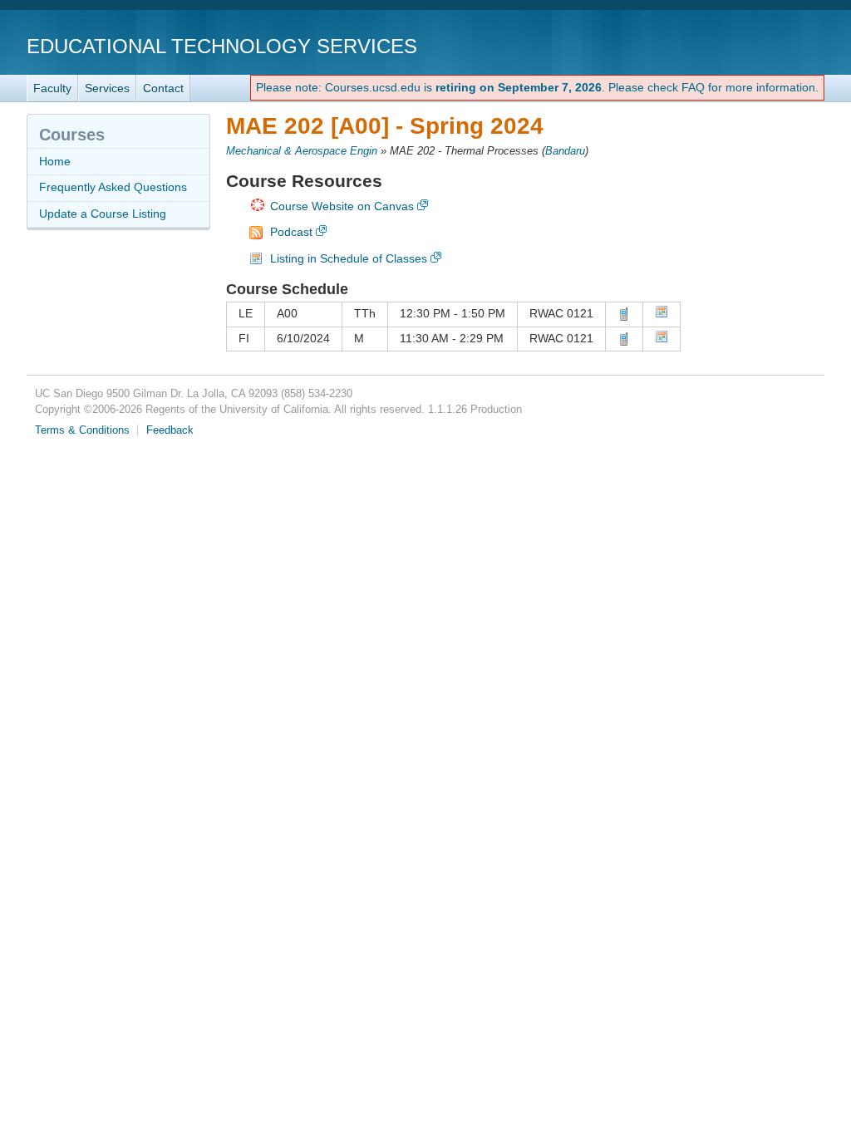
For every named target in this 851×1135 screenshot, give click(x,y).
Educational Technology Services (222, 46)
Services (107, 88)
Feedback (170, 430)
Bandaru (565, 151)
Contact (163, 88)
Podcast (291, 231)
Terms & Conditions (82, 430)
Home (55, 161)
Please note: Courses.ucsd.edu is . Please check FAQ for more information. (537, 87)
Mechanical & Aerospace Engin (301, 151)
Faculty (52, 88)
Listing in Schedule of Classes (348, 258)
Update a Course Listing (102, 213)
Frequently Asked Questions (113, 187)
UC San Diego (729, 45)
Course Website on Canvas (342, 206)
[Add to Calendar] (661, 314)
